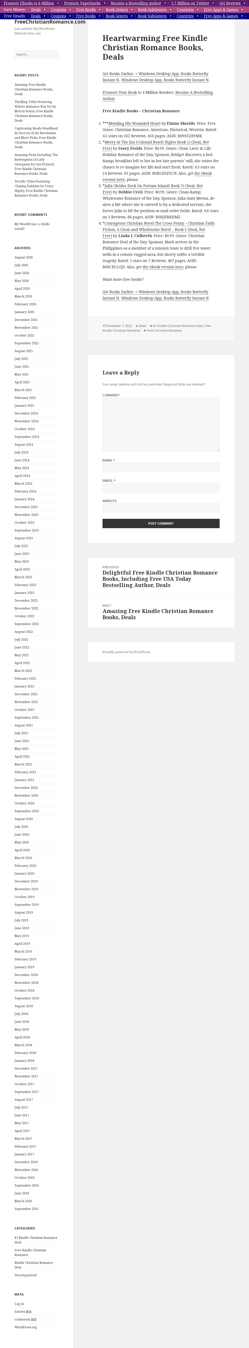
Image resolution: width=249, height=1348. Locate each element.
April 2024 (22, 476)
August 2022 (24, 632)
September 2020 (27, 811)
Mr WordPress (25, 224)
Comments (26, 1319)
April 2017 (22, 1131)
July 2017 (21, 1107)
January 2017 (24, 1154)
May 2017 (22, 1123)
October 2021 (24, 710)
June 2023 (22, 554)
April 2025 (22, 382)
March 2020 (23, 858)
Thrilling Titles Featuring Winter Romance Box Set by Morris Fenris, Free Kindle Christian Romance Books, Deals (35, 111)
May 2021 (22, 749)
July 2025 (21, 359)
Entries (23, 1311)
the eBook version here (163, 266)
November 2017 (26, 1076)
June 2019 (22, 928)
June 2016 (22, 1193)
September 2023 (27, 530)
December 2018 (26, 975)
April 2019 (22, 943)
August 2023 (24, 538)
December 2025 (26, 320)
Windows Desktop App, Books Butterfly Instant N (165, 79)
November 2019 (26, 889)
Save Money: (15, 9)
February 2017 (25, 1146)
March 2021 (23, 764)
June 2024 (22, 460)
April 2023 (22, 569)
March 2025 (23, 390)
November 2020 (26, 795)
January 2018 (24, 1060)
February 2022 (25, 678)
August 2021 (24, 725)
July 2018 (21, 1014)
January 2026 (24, 312)
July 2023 (21, 546)
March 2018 (23, 1045)
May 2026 (22, 281)
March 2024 (23, 483)
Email (109, 480)
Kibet (142, 326)
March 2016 (23, 1201)
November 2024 (26, 421)
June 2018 (22, 1021)
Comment (111, 395)
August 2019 (24, 912)
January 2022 (24, 686)
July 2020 (21, 827)
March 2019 (23, 951)
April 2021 (22, 756)
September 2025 (27, 343)
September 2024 (27, 437)
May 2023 (22, 561)
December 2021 (26, 694)
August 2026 (24, 257)
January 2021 (24, 780)
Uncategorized (26, 1275)
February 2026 (25, 304)
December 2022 (26, 600)
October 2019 (24, 897)
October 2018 (24, 990)
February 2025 (25, 398)
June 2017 (22, 1115)
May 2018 (22, 1029)
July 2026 (21, 265)
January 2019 (24, 967)
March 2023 (23, 577)
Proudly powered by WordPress (126, 652)
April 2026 (22, 288)
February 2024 (25, 491)
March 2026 (23, 296)
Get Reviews (230, 3)
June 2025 (22, 366)
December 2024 (26, 413)
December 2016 (26, 1162)
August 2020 (24, 819)
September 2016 (27, 1185)
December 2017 (26, 1068)
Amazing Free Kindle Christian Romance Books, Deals (34, 89)
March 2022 (23, 671)
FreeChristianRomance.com (50, 21)
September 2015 (27, 1209)
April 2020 (22, 850)
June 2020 (22, 834)
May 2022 (22, 655)
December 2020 (26, 788)
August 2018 (24, 1006)
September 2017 (27, 1092)
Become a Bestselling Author (136, 3)
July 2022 (21, 639)
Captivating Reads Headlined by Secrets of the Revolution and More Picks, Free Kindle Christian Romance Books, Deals (36, 137)
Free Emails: (15, 16)
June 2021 (22, 741)
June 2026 (22, 273)
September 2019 (27, 905)
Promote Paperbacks (82, 3)
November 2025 (26, 327)
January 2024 (24, 499)
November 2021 (26, 702)
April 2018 (22, 1037)
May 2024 (22, 468)
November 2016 (26, 1170)
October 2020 (24, 803)
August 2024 (24, 444)
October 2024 (24, 429)
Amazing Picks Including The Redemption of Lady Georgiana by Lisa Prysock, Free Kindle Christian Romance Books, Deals (36, 164)
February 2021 (25, 772)
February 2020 (25, 866)
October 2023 (24, 522)
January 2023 (24, 593)
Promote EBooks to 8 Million (29, 3)
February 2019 (25, 959)
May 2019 (22, 936)
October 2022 (24, 616)
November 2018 (26, 982)
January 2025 (24, 405)
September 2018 (27, 998)
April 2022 (22, 663)
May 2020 (22, 842)
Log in (19, 1304)
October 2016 (24, 1177)
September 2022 (27, 624)
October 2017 (24, 1084)
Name (109, 460)
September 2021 (27, 717)
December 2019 (26, 881)
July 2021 (21, 733)
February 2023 (25, 585)
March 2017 (23, 1138)
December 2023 (26, 507)
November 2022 (26, 608)
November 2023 (26, 515)
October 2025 (24, 335)
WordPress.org (26, 1327)
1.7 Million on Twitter (190, 3)
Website (110, 501)
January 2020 (24, 873)
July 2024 (21, 452)
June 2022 (22, 647)
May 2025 (22, 374)
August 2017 (24, 1099)
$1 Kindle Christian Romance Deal (178, 326)
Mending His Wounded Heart (134, 123)
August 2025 (24, 351)
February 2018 (25, 1053)
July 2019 (21, 920)
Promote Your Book (120, 92)
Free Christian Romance (164, 330)
